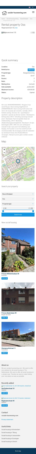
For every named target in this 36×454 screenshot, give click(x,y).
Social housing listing (12, 18)
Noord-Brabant (24, 18)
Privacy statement (7, 419)
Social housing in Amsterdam (11, 429)
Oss (31, 18)
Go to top (18, 451)
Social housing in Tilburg (9, 432)
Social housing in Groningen (10, 438)
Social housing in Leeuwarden (11, 435)
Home (3, 18)
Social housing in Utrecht (9, 441)
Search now (18, 214)
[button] (4, 32)
